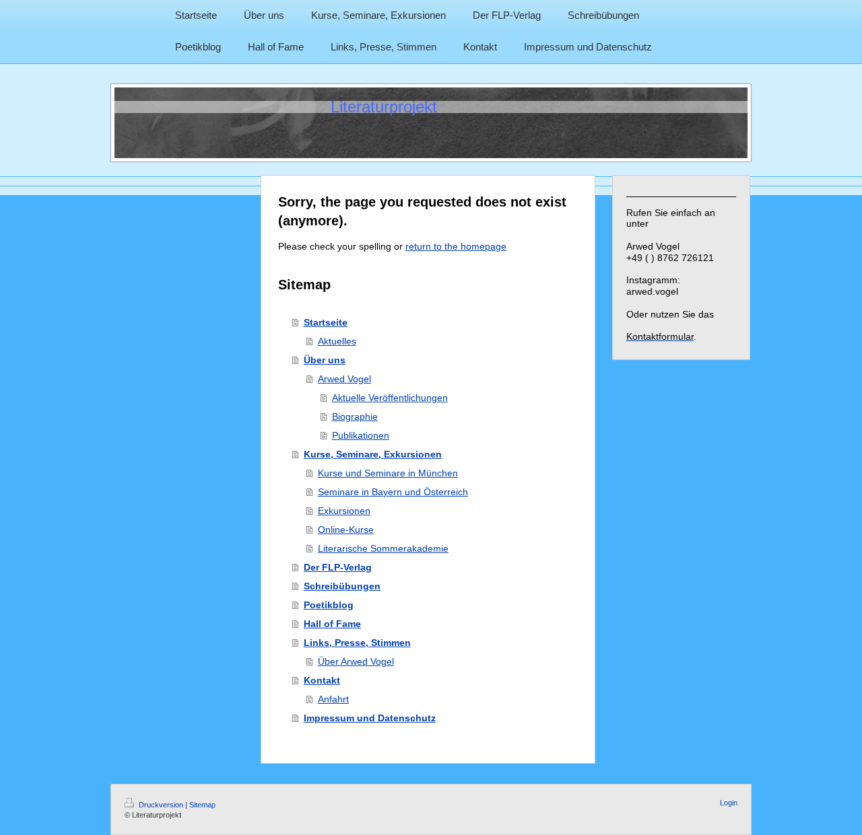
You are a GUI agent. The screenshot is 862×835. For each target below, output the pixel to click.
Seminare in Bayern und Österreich (393, 491)
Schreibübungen (342, 586)
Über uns (324, 360)
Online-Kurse (346, 529)
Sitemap (202, 805)
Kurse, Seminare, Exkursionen (373, 454)
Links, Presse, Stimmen (357, 642)
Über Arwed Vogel (356, 661)
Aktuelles (337, 341)
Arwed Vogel (344, 378)
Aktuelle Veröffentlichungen (390, 397)
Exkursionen (344, 510)
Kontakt (322, 680)
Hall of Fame (332, 623)
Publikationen (360, 435)
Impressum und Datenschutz (370, 718)
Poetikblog (329, 605)
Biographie (355, 416)
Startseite (325, 322)
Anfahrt (333, 699)
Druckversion (161, 805)
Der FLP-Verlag (338, 567)
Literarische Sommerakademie (383, 548)
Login (728, 803)
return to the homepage (455, 246)
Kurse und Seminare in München (388, 473)
